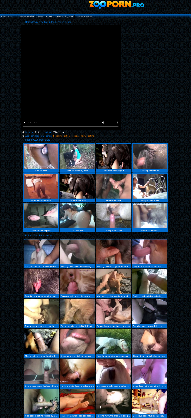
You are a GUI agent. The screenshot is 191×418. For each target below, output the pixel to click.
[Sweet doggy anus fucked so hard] (149, 341)
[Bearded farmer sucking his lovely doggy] (41, 281)
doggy (75, 136)
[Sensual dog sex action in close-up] (113, 311)
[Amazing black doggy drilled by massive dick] (149, 311)
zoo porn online (26, 16)
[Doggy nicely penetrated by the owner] (41, 311)
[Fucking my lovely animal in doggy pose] (77, 251)
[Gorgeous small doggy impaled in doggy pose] (113, 371)
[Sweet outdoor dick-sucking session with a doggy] (113, 341)
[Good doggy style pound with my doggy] (149, 371)
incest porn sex (45, 16)
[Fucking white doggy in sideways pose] (77, 371)
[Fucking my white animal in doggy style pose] (113, 401)
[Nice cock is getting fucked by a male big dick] (41, 401)
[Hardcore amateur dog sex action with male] (77, 401)
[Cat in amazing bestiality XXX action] (77, 311)
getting (91, 136)
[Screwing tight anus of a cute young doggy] (77, 281)
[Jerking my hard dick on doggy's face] (77, 341)
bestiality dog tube (64, 16)
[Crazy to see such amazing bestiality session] (41, 251)
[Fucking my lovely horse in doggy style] (149, 281)
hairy (83, 136)
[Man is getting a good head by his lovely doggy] (41, 341)
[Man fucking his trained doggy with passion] (113, 281)
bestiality (57, 136)
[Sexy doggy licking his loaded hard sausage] (41, 371)
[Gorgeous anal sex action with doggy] (149, 251)
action (67, 136)
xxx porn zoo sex (85, 16)
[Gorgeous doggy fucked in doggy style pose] (149, 401)
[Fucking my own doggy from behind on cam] (113, 251)
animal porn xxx (8, 16)
